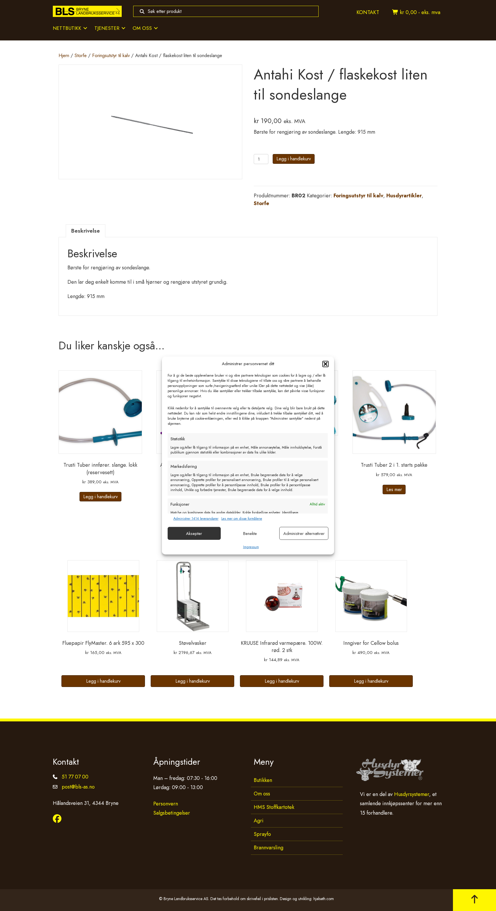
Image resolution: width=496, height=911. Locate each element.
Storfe (81, 55)
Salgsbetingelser (171, 813)
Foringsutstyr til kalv (111, 55)
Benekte (250, 533)
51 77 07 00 (75, 776)
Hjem (64, 55)
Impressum (251, 547)
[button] (325, 364)
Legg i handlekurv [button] (100, 496)
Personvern (165, 803)
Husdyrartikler (404, 195)
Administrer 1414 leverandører (195, 518)
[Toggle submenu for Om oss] (155, 28)
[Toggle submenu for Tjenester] (123, 28)
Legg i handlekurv (293, 158)
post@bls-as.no (78, 787)
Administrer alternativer (304, 533)
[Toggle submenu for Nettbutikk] (85, 28)
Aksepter (194, 533)
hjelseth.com (323, 898)
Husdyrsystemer (411, 794)
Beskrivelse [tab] (85, 231)
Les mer (394, 489)
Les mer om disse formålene (241, 518)
